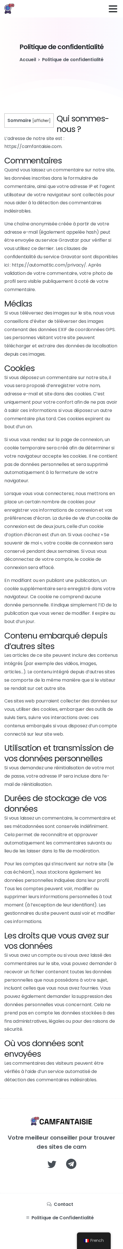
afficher (41, 120)
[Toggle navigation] (113, 9)
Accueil (27, 59)
